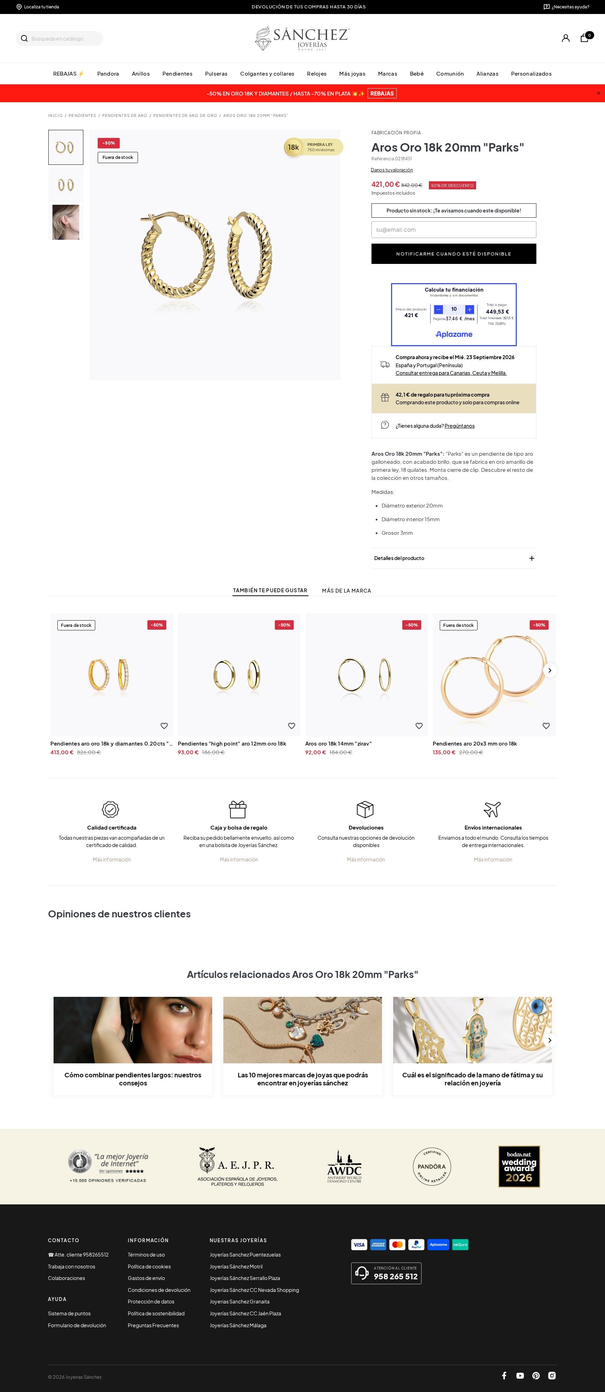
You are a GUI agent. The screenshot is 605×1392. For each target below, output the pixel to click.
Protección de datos (151, 1301)
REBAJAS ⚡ (69, 73)
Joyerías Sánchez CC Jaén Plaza (245, 1313)
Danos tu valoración (392, 170)
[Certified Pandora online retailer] (432, 1167)
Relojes (317, 73)
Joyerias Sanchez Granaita (240, 1301)
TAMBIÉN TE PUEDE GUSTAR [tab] (270, 590)
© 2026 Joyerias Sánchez (75, 1377)
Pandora (108, 73)
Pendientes (177, 73)
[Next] (550, 670)
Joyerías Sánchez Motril (236, 1266)
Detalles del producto (455, 558)
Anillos (141, 73)
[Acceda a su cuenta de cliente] (565, 38)
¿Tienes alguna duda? (435, 425)
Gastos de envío (146, 1278)
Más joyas (352, 73)
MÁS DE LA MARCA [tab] (346, 591)
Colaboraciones (66, 1278)
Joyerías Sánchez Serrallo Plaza (245, 1278)
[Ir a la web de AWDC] (345, 1167)
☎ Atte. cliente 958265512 (78, 1254)
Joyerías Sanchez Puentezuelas (245, 1254)
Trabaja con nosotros (71, 1266)
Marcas (387, 73)
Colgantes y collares (267, 73)
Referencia (382, 158)
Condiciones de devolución (159, 1290)
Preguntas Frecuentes (153, 1325)
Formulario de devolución (77, 1325)
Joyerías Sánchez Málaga (238, 1325)
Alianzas (487, 73)
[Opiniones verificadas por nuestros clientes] (108, 1167)
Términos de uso (146, 1254)
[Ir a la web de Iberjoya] (238, 1167)
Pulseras (216, 73)
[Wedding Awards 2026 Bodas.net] (519, 1167)
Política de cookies (149, 1266)
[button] (164, 726)
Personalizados (531, 73)
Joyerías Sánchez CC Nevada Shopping (254, 1290)
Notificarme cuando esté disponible (454, 254)
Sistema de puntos (69, 1313)
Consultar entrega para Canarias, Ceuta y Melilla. (451, 373)
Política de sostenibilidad (156, 1313)
